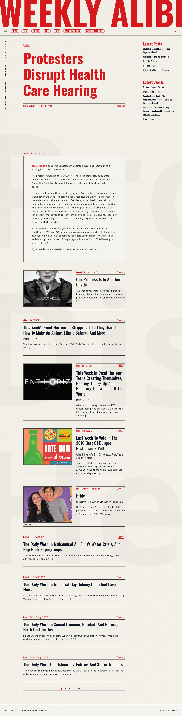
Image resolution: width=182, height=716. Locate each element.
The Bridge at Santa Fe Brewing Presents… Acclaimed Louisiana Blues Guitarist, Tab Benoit (158, 111)
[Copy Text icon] (39, 153)
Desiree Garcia (29, 617)
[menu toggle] (5, 31)
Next (85, 688)
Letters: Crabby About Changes (156, 70)
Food (57, 31)
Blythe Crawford (82, 488)
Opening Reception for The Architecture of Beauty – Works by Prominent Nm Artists (157, 100)
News (15, 31)
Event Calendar (72, 31)
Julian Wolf (80, 272)
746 (78, 688)
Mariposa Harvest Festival (153, 87)
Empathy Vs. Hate (150, 61)
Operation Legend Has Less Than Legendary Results (156, 50)
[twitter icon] (35, 153)
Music (36, 31)
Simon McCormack (31, 105)
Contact (22, 710)
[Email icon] (43, 153)
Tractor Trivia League (152, 91)
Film (25, 31)
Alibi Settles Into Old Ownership (156, 56)
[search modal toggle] (175, 31)
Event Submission (94, 31)
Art (47, 31)
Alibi (25, 320)
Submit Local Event (37, 710)
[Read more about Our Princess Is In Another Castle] (47, 290)
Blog (27, 45)
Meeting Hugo (149, 65)
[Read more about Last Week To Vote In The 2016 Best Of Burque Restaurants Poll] (47, 453)
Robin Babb (27, 537)
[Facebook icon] (31, 153)
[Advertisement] (74, 129)
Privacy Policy (10, 710)
